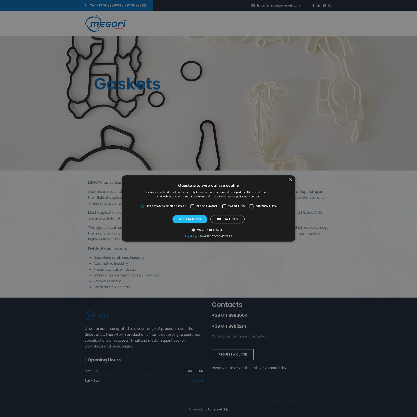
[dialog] (208, 208)
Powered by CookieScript (216, 236)
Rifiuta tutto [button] (227, 219)
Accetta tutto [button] (190, 219)
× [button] (290, 180)
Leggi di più (192, 236)
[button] (208, 230)
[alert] (208, 208)
